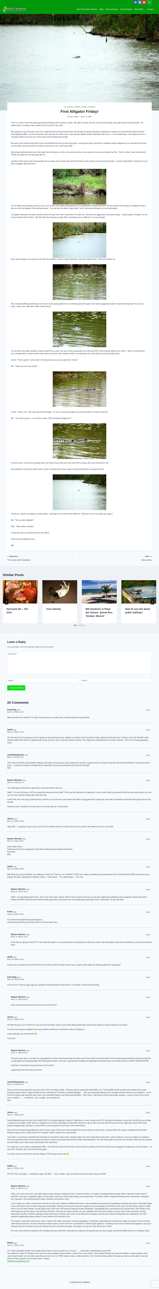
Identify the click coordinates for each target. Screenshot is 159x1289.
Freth (9, 911)
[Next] (152, 602)
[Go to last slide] (6, 602)
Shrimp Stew (146, 558)
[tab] (74, 625)
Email (85, 681)
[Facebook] (135, 2)
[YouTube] (144, 2)
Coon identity (53, 609)
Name (11, 681)
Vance (10, 818)
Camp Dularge (126, 9)
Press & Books (112, 9)
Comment (12, 654)
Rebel (10, 1243)
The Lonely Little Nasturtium (18, 558)
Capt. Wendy (74, 117)
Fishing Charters (88, 107)
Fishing (77, 107)
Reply (148, 710)
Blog (101, 9)
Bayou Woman (14, 780)
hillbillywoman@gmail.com (18, 1261)
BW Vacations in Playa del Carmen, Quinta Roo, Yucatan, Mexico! (99, 612)
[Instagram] (140, 2)
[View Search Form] (149, 2)
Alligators (68, 107)
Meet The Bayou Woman (87, 9)
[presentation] (20, 592)
